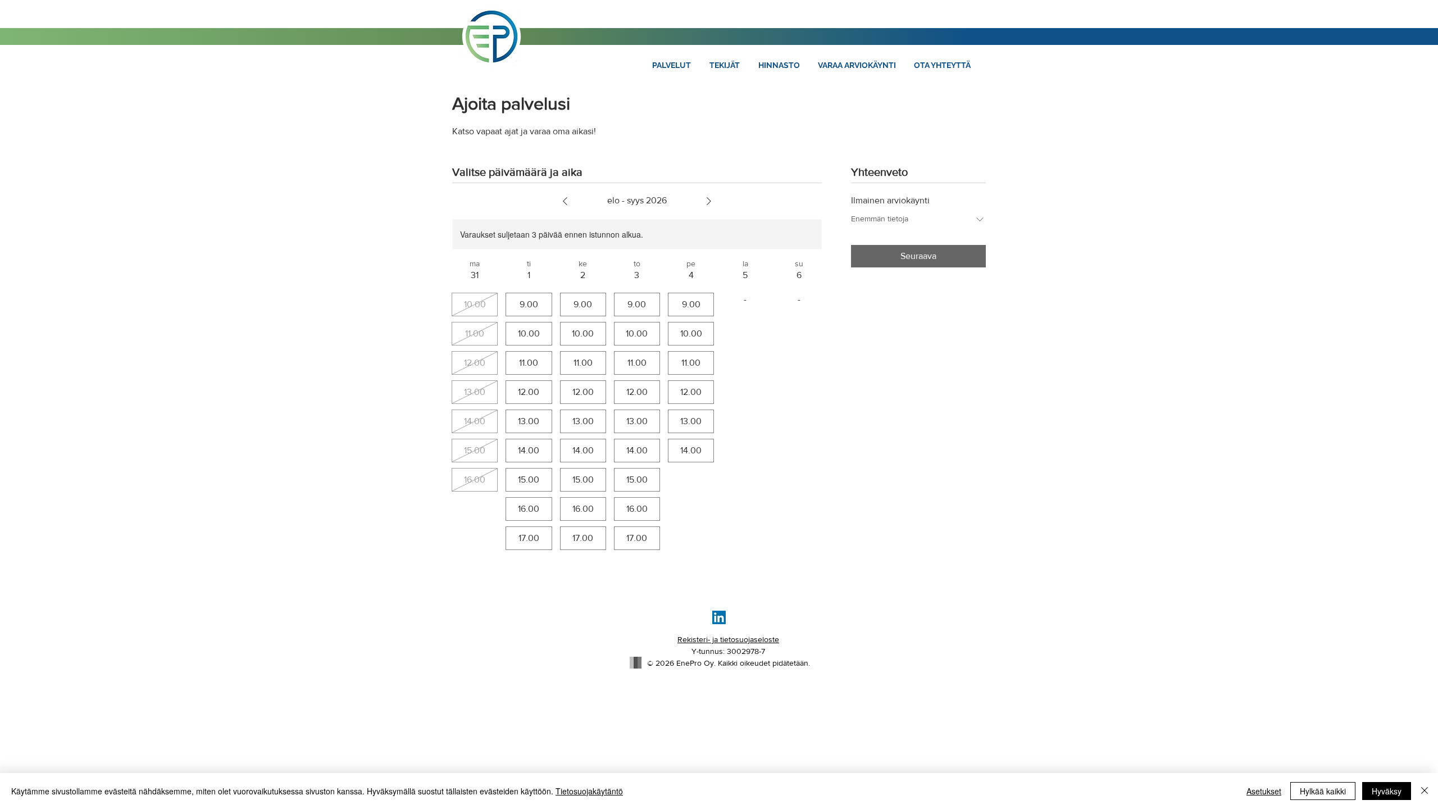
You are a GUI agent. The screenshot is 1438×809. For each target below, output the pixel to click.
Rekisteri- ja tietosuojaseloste (728, 639)
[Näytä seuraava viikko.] (709, 201)
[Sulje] (1424, 791)
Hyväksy (1386, 791)
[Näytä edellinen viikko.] (565, 201)
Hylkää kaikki (1323, 791)
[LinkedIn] (719, 617)
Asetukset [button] (1263, 791)
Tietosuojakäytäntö (589, 791)
